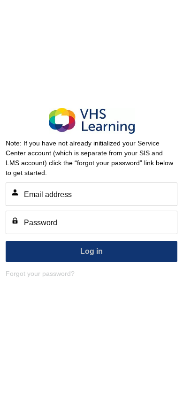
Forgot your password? (40, 273)
